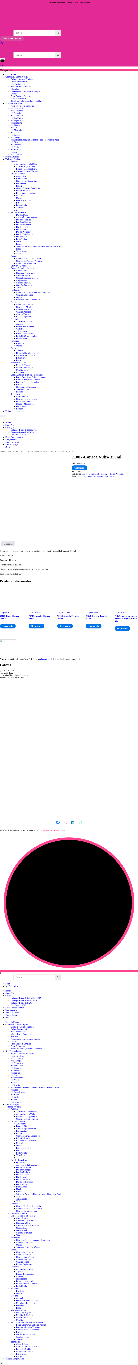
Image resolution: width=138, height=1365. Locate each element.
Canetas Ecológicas (24, 295)
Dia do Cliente (22, 227)
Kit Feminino (16, 123)
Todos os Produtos (13, 159)
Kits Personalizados (13, 103)
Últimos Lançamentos (14, 411)
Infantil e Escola (23, 191)
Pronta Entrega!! (12, 157)
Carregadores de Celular (26, 399)
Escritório (15, 319)
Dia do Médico (22, 229)
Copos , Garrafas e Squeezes (23, 268)
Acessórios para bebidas (26, 164)
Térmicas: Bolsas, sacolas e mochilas (26, 101)
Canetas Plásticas (23, 312)
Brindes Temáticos (19, 212)
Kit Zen (14, 152)
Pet (17, 203)
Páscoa (19, 244)
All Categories (11, 986)
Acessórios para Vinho (25, 166)
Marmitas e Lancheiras (25, 355)
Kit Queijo (15, 137)
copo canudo (87, 476)
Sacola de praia (22, 389)
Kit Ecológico (17, 118)
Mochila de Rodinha (25, 367)
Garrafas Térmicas (24, 285)
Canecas (14, 256)
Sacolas (19, 392)
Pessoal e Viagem (23, 200)
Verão (18, 254)
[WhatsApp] (80, 822)
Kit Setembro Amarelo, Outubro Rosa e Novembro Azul (35, 140)
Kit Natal (15, 132)
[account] (1, 65)
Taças (18, 287)
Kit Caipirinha (17, 111)
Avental (19, 350)
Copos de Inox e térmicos (27, 273)
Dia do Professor (23, 232)
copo (79, 476)
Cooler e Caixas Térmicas (27, 171)
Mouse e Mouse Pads (25, 404)
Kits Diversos (16, 154)
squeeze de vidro (101, 476)
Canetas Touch (22, 314)
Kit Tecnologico (18, 144)
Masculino (20, 195)
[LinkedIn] (72, 822)
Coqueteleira (21, 280)
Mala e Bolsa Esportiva (21, 86)
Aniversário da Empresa (26, 217)
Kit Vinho (15, 147)
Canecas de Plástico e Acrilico (29, 261)
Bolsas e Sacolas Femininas (22, 79)
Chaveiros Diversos (19, 266)
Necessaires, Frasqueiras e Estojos (25, 91)
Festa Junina (21, 239)
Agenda (19, 324)
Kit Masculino (17, 130)
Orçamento (79, 468)
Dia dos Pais (10, 74)
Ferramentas (21, 183)
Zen (18, 210)
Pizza (18, 360)
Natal (18, 241)
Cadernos (20, 329)
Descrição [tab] (8, 544)
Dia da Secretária (23, 220)
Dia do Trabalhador (24, 234)
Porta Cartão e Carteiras (21, 96)
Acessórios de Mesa (24, 321)
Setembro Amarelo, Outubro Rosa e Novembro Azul (38, 246)
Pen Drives (21, 406)
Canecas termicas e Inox (26, 263)
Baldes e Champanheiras (26, 169)
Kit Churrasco (17, 115)
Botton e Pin (21, 178)
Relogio (19, 409)
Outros (14, 94)
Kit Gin (14, 128)
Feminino (15, 341)
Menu (7, 984)
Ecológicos (15, 290)
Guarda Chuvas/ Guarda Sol (28, 188)
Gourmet (14, 348)
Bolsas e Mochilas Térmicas (28, 380)
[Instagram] (65, 822)
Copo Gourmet (22, 270)
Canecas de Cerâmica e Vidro (28, 258)
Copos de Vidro (23, 275)
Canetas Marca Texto (25, 309)
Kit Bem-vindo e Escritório (22, 106)
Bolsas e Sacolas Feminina (27, 382)
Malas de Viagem (23, 365)
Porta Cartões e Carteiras (26, 336)
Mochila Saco (22, 370)
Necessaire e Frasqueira (26, 387)
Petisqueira (20, 358)
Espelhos (20, 343)
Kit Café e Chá (17, 108)
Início (2, 451)
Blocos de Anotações (25, 326)
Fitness (19, 186)
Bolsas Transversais (19, 81)
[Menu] (2, 59)
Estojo (19, 384)
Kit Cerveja (16, 113)
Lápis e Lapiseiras (24, 317)
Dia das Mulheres (23, 224)
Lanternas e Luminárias (26, 193)
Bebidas (14, 161)
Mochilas (15, 89)
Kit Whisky (16, 149)
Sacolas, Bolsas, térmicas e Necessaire (27, 375)
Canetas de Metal (23, 307)
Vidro (111, 476)
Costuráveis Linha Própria (16, 77)
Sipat (18, 249)
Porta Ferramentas (18, 98)
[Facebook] (58, 822)
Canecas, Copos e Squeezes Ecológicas (33, 292)
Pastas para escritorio (25, 333)
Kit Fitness (15, 125)
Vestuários (20, 207)
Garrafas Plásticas (23, 283)
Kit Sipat (14, 142)
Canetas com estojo (24, 304)
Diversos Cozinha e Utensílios (29, 353)
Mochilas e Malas (18, 363)
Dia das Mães (22, 215)
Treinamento (21, 251)
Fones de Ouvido (23, 401)
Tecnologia (15, 394)
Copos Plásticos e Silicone (27, 278)
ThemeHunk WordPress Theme (51, 830)
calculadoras (21, 331)
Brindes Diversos (18, 174)
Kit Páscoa (15, 135)
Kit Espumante (17, 120)
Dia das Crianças (23, 222)
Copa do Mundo (12, 1022)
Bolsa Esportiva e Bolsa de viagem (31, 377)
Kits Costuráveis (18, 84)
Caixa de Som (22, 396)
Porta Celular (21, 205)
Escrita (14, 302)
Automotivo (21, 176)
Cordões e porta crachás (26, 181)
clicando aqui (46, 659)
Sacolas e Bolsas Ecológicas (28, 300)
